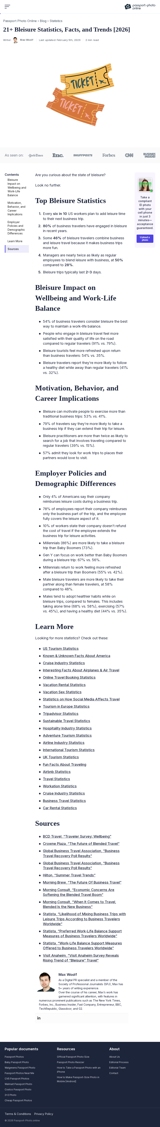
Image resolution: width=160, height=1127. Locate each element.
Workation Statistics (60, 786)
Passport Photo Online (20, 21)
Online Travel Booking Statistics (69, 677)
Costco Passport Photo (18, 1089)
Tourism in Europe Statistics (66, 706)
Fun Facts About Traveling (64, 764)
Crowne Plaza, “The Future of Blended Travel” (81, 844)
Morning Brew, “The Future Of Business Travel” (82, 882)
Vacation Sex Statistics (62, 692)
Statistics (56, 21)
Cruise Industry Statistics (64, 663)
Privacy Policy (43, 1114)
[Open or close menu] (8, 6)
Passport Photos (14, 1056)
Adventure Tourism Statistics (67, 735)
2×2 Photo (10, 1094)
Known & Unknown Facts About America (76, 656)
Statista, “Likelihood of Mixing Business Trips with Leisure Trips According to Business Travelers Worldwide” (84, 919)
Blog (43, 21)
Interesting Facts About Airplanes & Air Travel (81, 670)
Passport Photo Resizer (70, 1062)
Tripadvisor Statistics (60, 714)
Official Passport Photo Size (73, 1056)
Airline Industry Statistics (63, 743)
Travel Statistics (56, 779)
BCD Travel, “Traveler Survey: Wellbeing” (77, 836)
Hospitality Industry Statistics (67, 728)
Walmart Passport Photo (18, 1084)
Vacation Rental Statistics (64, 685)
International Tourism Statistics (69, 750)
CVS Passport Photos (17, 1078)
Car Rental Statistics (60, 808)
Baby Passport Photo (17, 1062)
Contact (113, 1073)
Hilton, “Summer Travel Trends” (69, 875)
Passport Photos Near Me (19, 1073)
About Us (114, 1056)
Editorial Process (119, 1062)
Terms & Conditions (18, 1114)
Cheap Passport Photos (18, 1100)
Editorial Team (117, 1067)
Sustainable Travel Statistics (66, 721)
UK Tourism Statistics (61, 757)
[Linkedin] (39, 1018)
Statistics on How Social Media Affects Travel (81, 699)
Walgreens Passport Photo (20, 1067)
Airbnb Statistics (57, 772)
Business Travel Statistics (64, 801)
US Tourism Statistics (61, 649)
